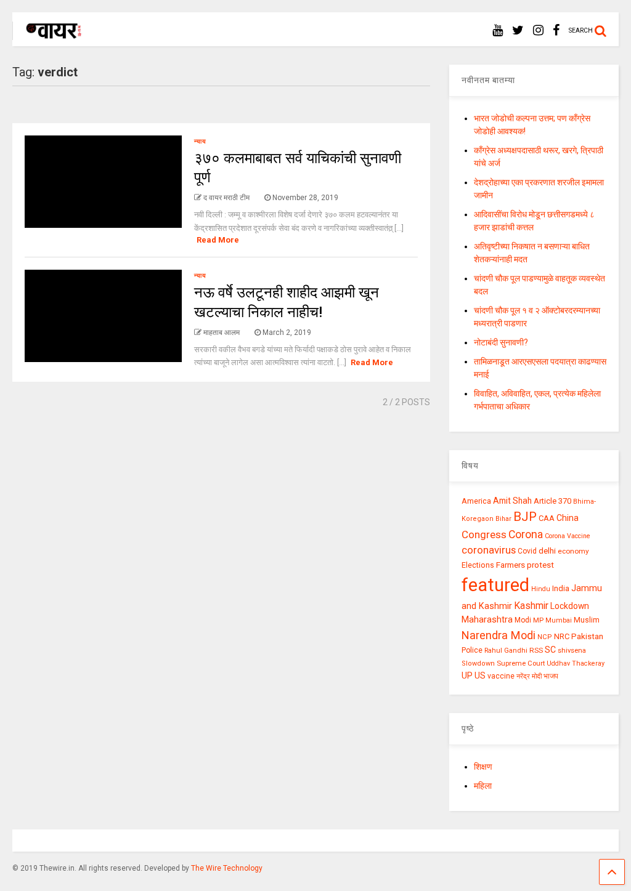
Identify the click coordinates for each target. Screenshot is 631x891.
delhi (547, 550)
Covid (527, 551)
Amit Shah (512, 501)
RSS (536, 650)
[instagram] (538, 30)
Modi (523, 620)
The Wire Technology (227, 868)
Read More (218, 239)
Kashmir (531, 605)
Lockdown (569, 606)
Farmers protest (525, 565)
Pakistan (587, 636)
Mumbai (558, 620)
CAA (547, 518)
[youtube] (497, 30)
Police (472, 650)
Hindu (540, 589)
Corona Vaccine (567, 536)
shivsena (572, 651)
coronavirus (489, 550)
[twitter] (518, 30)
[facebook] (556, 30)
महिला (483, 786)
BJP (525, 516)
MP (538, 620)
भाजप (550, 676)
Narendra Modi (498, 635)
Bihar (503, 519)
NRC (561, 636)
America (476, 501)
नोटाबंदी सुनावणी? (501, 342)
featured (495, 585)
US (480, 675)
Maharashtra (487, 619)
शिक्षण (483, 767)
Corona (525, 534)
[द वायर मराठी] (47, 34)
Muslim (587, 619)
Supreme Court (521, 663)
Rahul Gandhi (505, 651)
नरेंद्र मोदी (529, 676)
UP (467, 675)
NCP (544, 637)
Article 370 (552, 501)
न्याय (200, 141)
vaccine (501, 676)
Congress (484, 534)
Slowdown (478, 663)
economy (573, 551)
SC (550, 650)
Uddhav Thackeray (576, 663)
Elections (478, 565)
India (560, 588)
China (567, 518)
